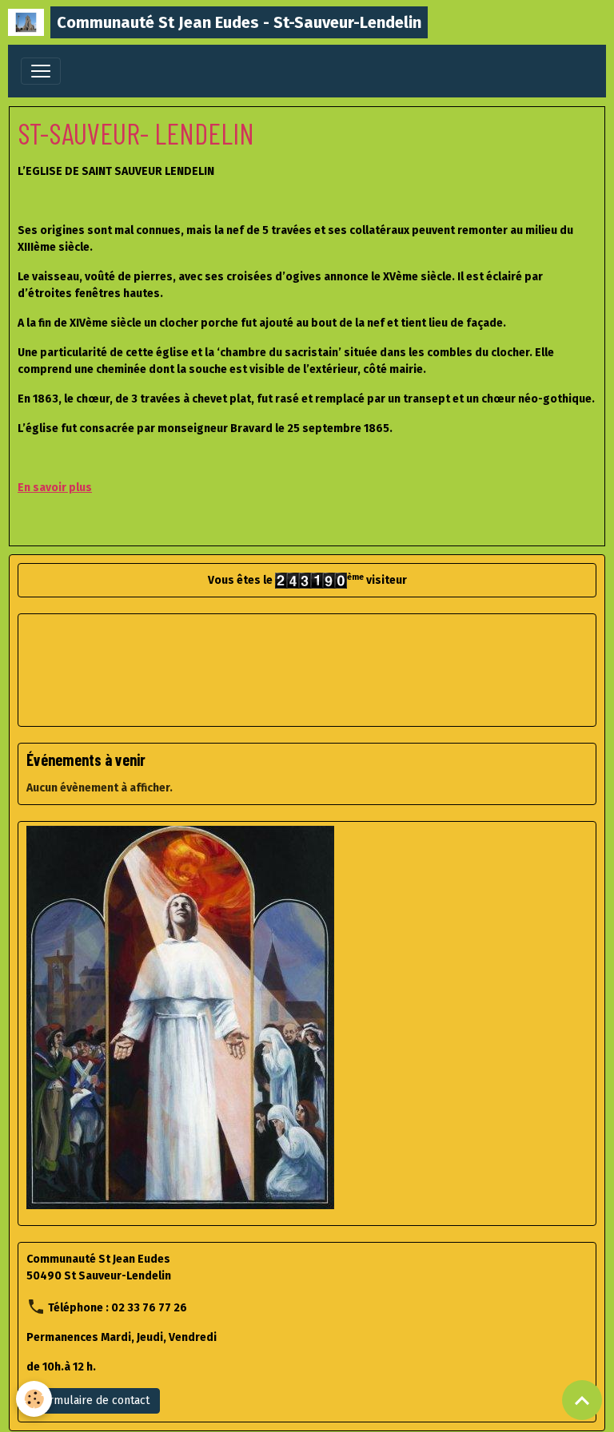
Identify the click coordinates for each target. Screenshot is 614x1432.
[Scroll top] (582, 1400)
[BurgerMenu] (41, 71)
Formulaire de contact (93, 1400)
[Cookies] (34, 1399)
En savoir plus (55, 487)
